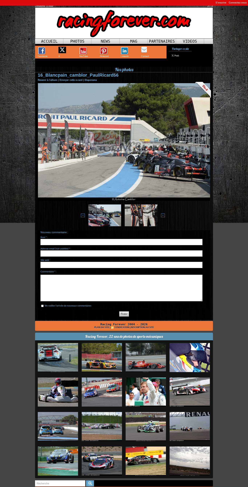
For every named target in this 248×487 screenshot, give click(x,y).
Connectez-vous (238, 2)
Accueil (49, 41)
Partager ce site (180, 48)
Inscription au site (142, 327)
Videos (190, 41)
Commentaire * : (48, 271)
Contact (145, 56)
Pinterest (104, 56)
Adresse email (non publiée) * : (55, 248)
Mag (133, 41)
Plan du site (101, 327)
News (105, 41)
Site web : (45, 260)
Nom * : (44, 237)
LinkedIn (125, 56)
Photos (77, 41)
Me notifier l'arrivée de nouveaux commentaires (68, 306)
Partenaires (162, 41)
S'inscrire (221, 2)
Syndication (121, 327)
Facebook (43, 56)
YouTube (83, 56)
